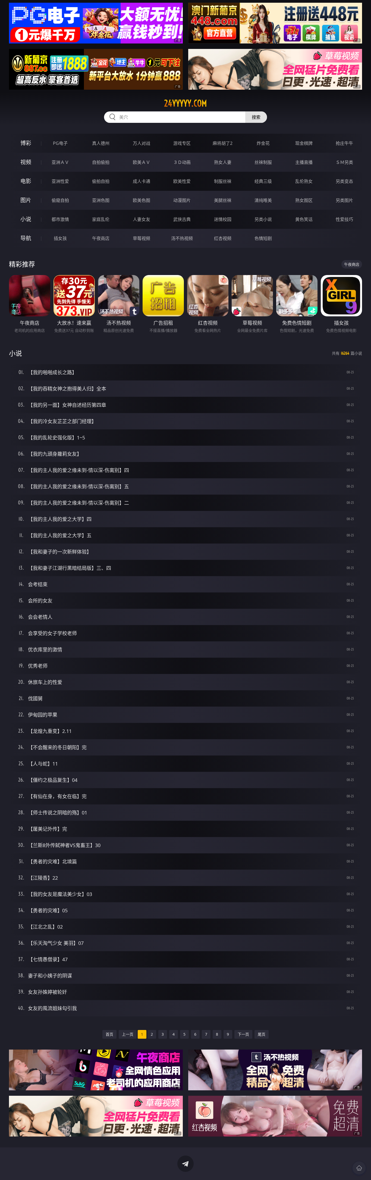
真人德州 (100, 143)
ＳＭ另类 (344, 162)
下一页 (243, 1034)
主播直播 (304, 162)
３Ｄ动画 (182, 162)
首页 (109, 1034)
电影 (25, 181)
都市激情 (60, 219)
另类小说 (263, 219)
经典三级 (263, 181)
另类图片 (344, 200)
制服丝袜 (222, 181)
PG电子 (60, 143)
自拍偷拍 (100, 162)
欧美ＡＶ (141, 162)
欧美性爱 (182, 181)
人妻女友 (141, 219)
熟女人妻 (222, 162)
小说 (25, 219)
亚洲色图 (100, 200)
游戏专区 (182, 143)
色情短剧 (263, 238)
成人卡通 (141, 181)
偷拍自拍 (100, 181)
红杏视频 (222, 238)
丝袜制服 (263, 162)
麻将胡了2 (222, 143)
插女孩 (60, 238)
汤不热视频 (182, 238)
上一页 (127, 1034)
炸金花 (263, 143)
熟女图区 (304, 200)
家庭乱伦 (100, 219)
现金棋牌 (304, 143)
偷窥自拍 (60, 200)
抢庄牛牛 (344, 143)
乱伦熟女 (304, 181)
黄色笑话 (304, 219)
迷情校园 (222, 219)
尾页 (261, 1034)
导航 (25, 238)
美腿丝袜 (222, 200)
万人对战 (141, 143)
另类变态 (344, 181)
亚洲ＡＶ (60, 162)
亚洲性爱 (60, 181)
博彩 (25, 143)
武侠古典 (182, 219)
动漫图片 (182, 200)
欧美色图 (141, 200)
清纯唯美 (263, 200)
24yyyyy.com (185, 103)
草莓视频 (141, 238)
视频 (25, 162)
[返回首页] (359, 1168)
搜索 (256, 117)
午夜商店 (100, 238)
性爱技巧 (344, 219)
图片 (25, 200)
